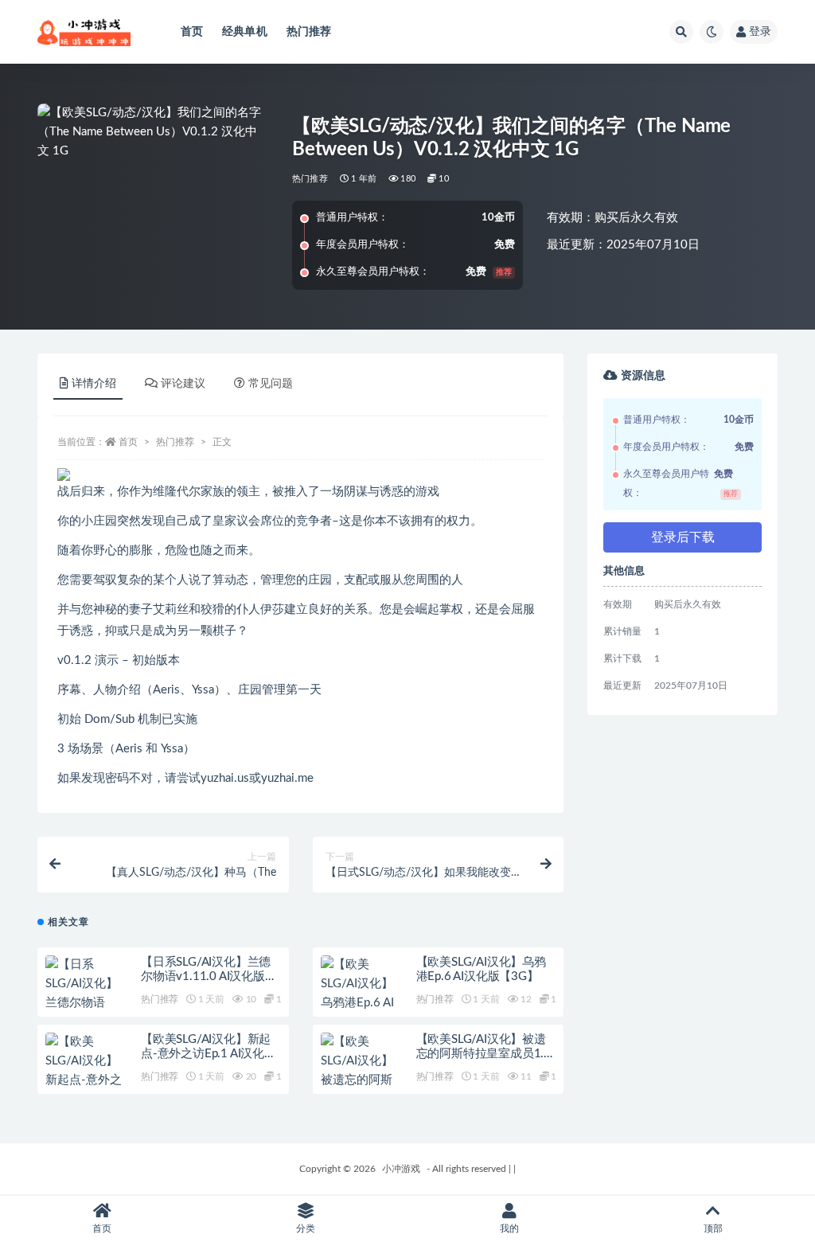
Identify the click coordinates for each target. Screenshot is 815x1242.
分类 (305, 1228)
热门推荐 (309, 31)
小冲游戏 (401, 1169)
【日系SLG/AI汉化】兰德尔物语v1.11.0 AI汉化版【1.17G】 (206, 976)
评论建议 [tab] (183, 383)
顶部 (713, 1228)
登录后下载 (683, 537)
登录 (760, 31)
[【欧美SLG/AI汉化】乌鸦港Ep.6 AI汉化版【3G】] (360, 993)
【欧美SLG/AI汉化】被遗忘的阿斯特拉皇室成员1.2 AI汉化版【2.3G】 (483, 1053)
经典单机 (244, 31)
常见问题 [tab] (270, 383)
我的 (509, 1228)
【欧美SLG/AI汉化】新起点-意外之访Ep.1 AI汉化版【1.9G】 (208, 1053)
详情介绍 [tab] (94, 383)
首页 (192, 31)
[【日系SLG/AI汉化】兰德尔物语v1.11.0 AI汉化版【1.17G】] (85, 1003)
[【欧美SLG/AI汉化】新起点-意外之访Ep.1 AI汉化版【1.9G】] (85, 1080)
